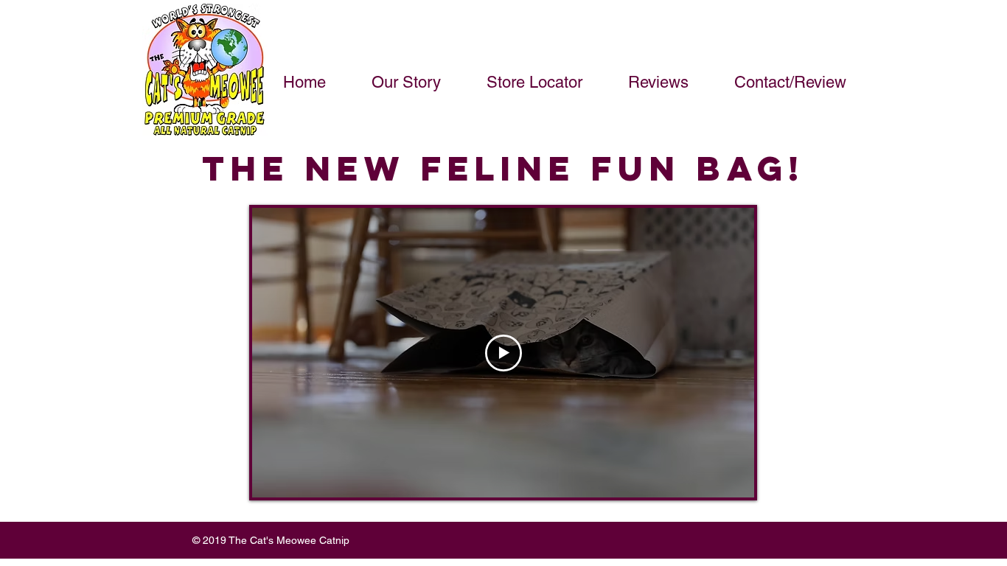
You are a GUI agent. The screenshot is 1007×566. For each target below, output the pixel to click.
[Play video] (503, 353)
